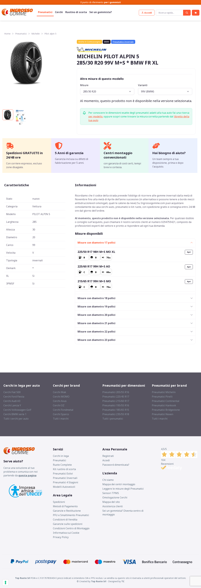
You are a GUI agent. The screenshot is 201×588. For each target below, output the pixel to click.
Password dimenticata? (115, 464)
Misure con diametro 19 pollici (96, 306)
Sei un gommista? (100, 12)
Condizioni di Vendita (65, 519)
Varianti (142, 85)
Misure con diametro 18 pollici (96, 298)
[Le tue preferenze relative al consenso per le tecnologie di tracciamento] (5, 582)
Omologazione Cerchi (114, 497)
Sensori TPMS (110, 493)
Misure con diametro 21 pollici (96, 323)
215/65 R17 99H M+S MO (94, 281)
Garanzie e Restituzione (67, 510)
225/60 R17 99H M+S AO (94, 266)
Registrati (108, 456)
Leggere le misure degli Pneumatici (123, 488)
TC (122, 581)
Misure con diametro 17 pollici (96, 242)
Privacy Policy (61, 537)
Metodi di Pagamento (65, 506)
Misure (84, 85)
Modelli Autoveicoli (64, 487)
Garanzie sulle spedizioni (67, 524)
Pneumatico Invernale (123, 41)
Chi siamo (108, 480)
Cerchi (59, 12)
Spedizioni (59, 502)
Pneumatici (45, 12)
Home (7, 33)
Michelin (35, 33)
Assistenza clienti (112, 506)
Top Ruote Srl (98, 581)
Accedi (106, 460)
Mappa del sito (111, 502)
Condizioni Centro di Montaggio (71, 528)
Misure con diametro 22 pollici (96, 331)
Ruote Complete (62, 464)
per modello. (95, 116)
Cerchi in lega (61, 456)
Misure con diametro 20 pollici (96, 315)
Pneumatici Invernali (65, 478)
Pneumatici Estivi (63, 473)
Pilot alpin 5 (50, 33)
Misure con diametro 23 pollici (96, 340)
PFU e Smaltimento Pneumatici (71, 515)
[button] (147, 13)
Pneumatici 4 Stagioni (65, 482)
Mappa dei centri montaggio (118, 484)
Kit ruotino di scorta (64, 469)
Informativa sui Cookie (66, 532)
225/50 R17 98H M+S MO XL (96, 252)
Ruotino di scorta (76, 12)
